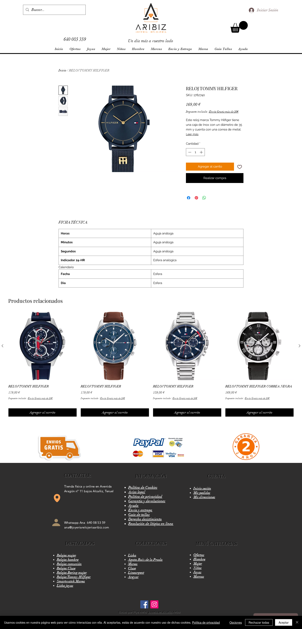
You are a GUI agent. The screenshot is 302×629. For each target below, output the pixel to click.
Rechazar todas (259, 622)
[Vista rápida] (42, 346)
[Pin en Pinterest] (196, 197)
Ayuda (133, 505)
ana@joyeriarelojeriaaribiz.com (86, 527)
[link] (239, 27)
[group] (151, 364)
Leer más (192, 134)
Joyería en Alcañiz (160, 612)
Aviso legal (136, 492)
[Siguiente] (299, 345)
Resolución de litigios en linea (150, 523)
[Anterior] (2, 345)
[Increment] (201, 152)
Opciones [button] (235, 622)
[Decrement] (189, 152)
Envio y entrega (140, 510)
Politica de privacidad (145, 496)
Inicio (62, 70)
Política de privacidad (206, 622)
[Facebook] (144, 604)
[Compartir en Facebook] (188, 197)
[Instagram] (154, 604)
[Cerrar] (297, 622)
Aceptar (284, 622)
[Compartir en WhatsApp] (204, 197)
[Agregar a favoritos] (240, 167)
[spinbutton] (195, 152)
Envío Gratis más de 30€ (224, 111)
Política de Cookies (142, 487)
